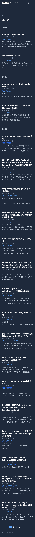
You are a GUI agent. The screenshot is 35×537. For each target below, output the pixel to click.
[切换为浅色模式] (28, 3)
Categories (5, 16)
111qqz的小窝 (14, 3)
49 (21, 527)
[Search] (25, 3)
